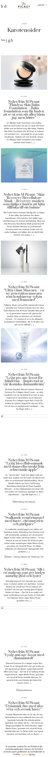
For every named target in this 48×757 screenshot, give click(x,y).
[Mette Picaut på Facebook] (2, 6)
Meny (41, 5)
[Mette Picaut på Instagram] (5, 6)
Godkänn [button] (24, 754)
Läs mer (32, 754)
